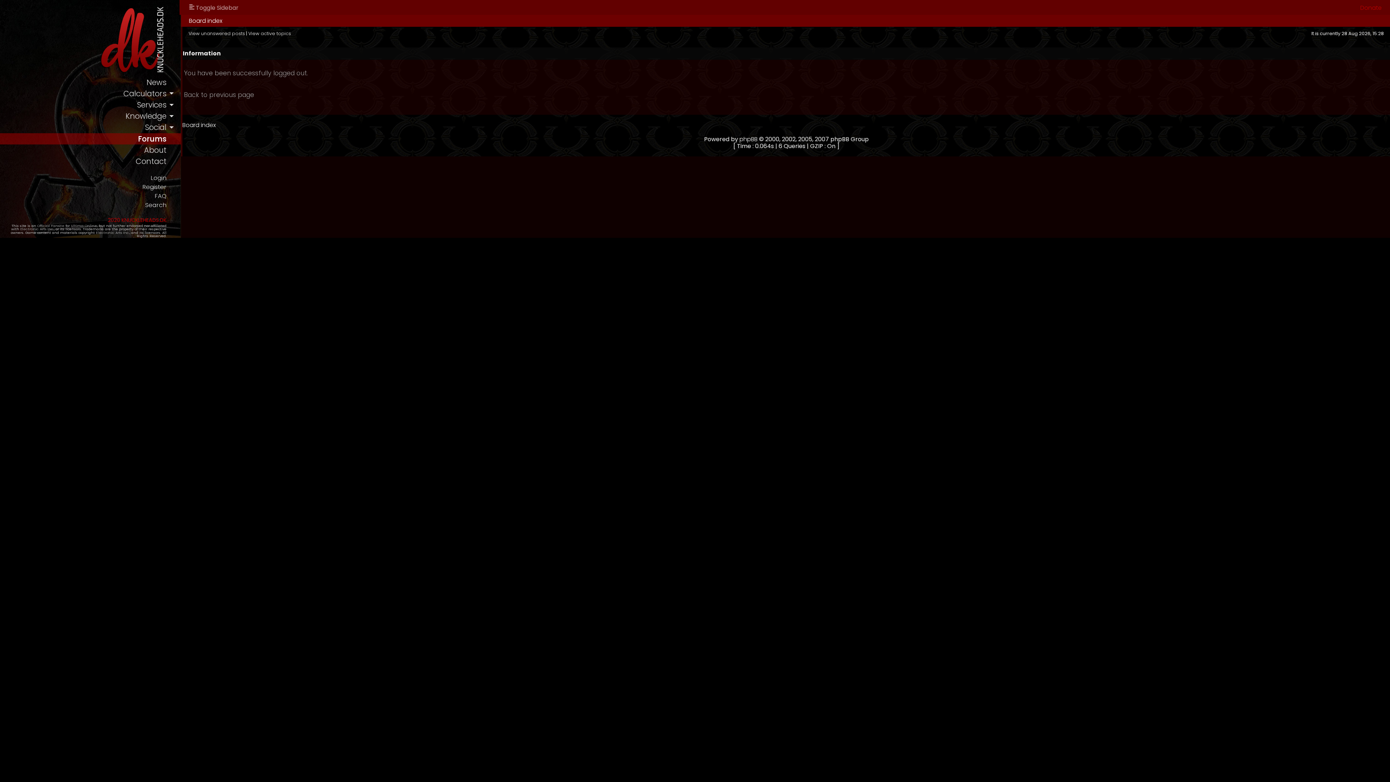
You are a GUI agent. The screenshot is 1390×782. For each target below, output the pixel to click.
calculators (145, 93)
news (157, 82)
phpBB (749, 139)
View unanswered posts (217, 33)
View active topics (269, 33)
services (152, 105)
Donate (1371, 8)
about (155, 150)
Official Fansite (50, 225)
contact (151, 161)
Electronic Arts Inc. (37, 229)
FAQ (161, 196)
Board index (205, 21)
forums (152, 139)
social (156, 127)
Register (154, 187)
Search (156, 205)
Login (159, 178)
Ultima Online (84, 225)
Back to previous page (219, 95)
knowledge (146, 116)
